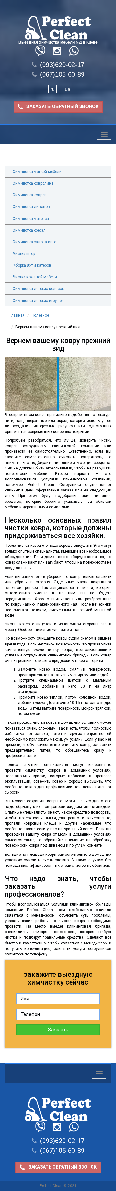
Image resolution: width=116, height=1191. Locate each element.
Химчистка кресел (29, 230)
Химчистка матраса (31, 218)
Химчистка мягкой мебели (37, 172)
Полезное (40, 315)
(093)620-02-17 (62, 64)
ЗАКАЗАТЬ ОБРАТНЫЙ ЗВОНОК (62, 106)
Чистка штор (24, 253)
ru (52, 89)
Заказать (58, 1029)
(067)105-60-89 (62, 74)
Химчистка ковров (30, 195)
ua (68, 89)
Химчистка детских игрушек (38, 300)
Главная (17, 315)
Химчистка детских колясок (38, 288)
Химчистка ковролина (33, 183)
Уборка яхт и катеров (32, 265)
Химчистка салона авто (34, 242)
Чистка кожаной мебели (35, 277)
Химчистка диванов (31, 206)
